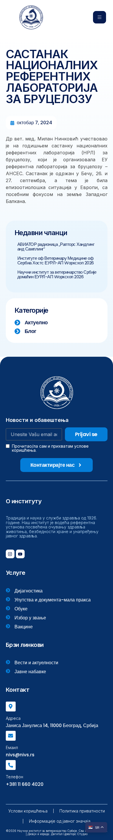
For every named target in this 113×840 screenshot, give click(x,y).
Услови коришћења (28, 810)
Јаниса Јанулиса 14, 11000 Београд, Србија (52, 725)
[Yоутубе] (20, 554)
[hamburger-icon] (99, 17)
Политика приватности (82, 810)
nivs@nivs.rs (20, 754)
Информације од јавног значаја (59, 821)
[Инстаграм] (10, 554)
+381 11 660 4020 (24, 784)
